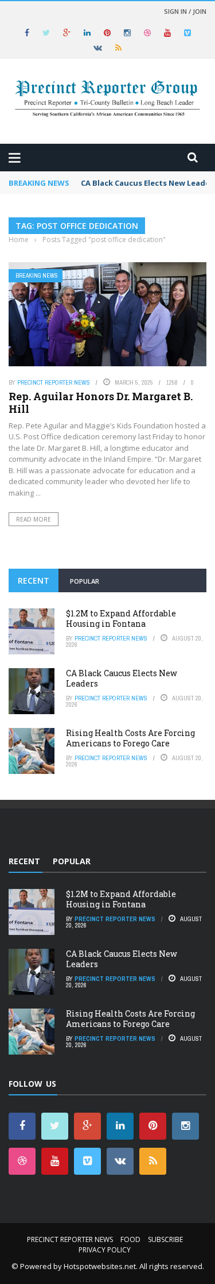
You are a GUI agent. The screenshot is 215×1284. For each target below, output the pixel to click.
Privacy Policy (105, 1250)
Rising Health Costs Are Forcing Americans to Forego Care (130, 738)
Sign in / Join (185, 11)
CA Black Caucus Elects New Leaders (121, 678)
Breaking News (36, 275)
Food (130, 1239)
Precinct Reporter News (53, 382)
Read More (33, 519)
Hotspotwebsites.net (100, 1266)
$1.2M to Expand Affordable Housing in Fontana (121, 618)
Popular (84, 581)
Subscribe (165, 1239)
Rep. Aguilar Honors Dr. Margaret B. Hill (101, 402)
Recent (33, 580)
